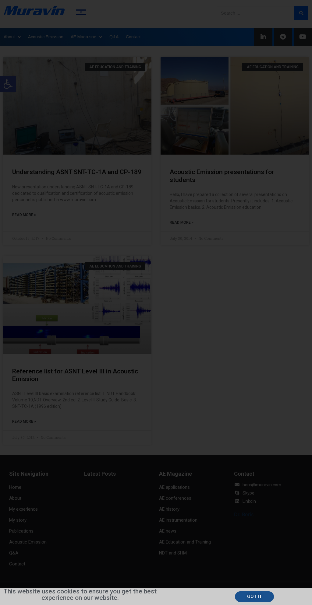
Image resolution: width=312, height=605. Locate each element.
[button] (254, 596)
